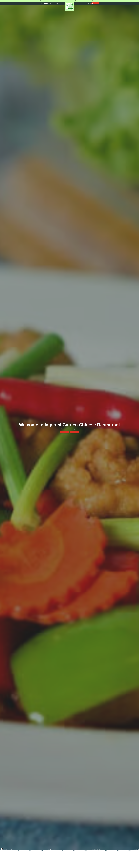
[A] (2, 849)
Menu (57, 3)
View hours (61, 0)
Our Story (52, 3)
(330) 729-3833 (96, 0)
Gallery (46, 3)
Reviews (89, 3)
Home (41, 3)
